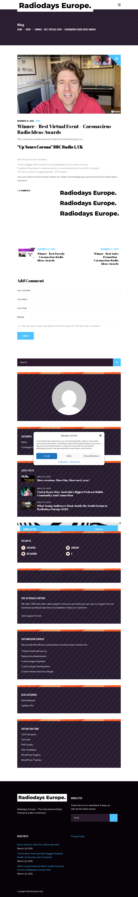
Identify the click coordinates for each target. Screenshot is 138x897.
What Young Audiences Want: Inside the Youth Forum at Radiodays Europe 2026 (72, 507)
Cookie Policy (63, 462)
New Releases (28, 700)
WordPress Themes (31, 760)
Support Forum (106, 603)
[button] (100, 435)
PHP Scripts (27, 744)
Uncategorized (28, 447)
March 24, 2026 (44, 476)
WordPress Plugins (31, 754)
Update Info (27, 705)
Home (19, 29)
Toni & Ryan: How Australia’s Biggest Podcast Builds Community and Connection (70, 493)
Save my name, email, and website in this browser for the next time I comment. (60, 325)
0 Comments (24, 190)
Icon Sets (25, 739)
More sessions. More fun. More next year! (63, 480)
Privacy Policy (75, 462)
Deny (69, 456)
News (28, 29)
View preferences (91, 456)
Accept (47, 456)
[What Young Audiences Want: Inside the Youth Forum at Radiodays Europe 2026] (28, 505)
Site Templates (28, 749)
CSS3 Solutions (28, 734)
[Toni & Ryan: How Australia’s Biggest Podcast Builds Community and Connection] (28, 491)
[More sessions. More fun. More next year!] (28, 479)
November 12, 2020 (25, 120)
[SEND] (114, 818)
